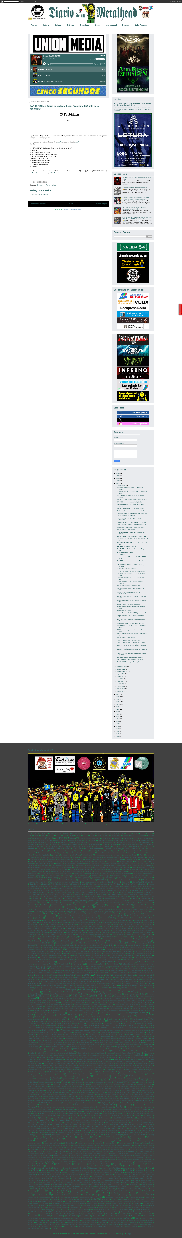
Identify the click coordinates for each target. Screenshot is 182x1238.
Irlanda (71, 1008)
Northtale (48, 1082)
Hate (51, 988)
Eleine (150, 943)
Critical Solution (47, 909)
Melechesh (127, 1055)
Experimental (146, 955)
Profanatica (93, 1105)
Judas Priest (113, 1015)
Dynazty (143, 937)
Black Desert (137, 878)
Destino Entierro (70, 926)
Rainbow (106, 1111)
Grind (45, 981)
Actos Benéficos (38, 842)
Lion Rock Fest (57, 1038)
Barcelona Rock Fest (100, 871)
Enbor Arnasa (47, 947)
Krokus (132, 1023)
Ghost (31, 975)
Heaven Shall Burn (46, 990)
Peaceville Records (118, 1094)
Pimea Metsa (112, 1098)
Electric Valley (110, 943)
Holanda (66, 996)
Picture (104, 1098)
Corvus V (80, 907)
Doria (149, 932)
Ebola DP (70, 939)
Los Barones (126, 1040)
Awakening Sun (142, 867)
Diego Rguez (41, 930)
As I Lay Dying (37, 863)
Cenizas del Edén (88, 898)
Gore (45, 977)
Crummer (47, 912)
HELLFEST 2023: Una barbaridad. (127, 546)
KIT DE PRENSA (77, 1021)
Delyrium (30, 924)
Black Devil (147, 878)
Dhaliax (30, 928)
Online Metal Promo (70, 1088)
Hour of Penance (130, 996)
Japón (142, 1010)
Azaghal (40, 869)
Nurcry (86, 1084)
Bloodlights (151, 884)
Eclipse (78, 939)
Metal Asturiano (54, 1059)
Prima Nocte (147, 1103)
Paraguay (61, 1094)
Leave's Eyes (68, 1032)
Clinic (38, 904)
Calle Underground (145, 894)
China (52, 903)
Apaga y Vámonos (138, 857)
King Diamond (136, 1019)
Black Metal (102, 880)
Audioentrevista (110, 865)
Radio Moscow (37, 1111)
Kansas (79, 1017)
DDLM (112, 918)
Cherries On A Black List (96, 900)
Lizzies (58, 1040)
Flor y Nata (40, 966)
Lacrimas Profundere (69, 1027)
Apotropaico (52, 859)
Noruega (56, 1082)
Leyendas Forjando (124, 1036)
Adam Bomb (81, 842)
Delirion (137, 922)
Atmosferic (45, 865)
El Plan (130, 941)
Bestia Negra (105, 876)
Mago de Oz (120, 1047)
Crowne (135, 909)
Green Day (115, 979)
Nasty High (123, 1074)
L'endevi (62, 1025)
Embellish (80, 945)
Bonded (30, 888)
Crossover (99, 909)
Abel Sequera (144, 838)
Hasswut (45, 987)
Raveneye (104, 1113)
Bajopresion (126, 869)
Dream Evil (136, 934)
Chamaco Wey (146, 898)
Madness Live (52, 1047)
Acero (110, 840)
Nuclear (150, 1082)
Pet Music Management (137, 1096)
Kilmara (108, 1019)
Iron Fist (94, 1008)
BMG (96, 886)
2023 (117, 481)
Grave (35, 979)
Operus (144, 1088)
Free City (64, 968)
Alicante (67, 849)
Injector (110, 1004)
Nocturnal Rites (88, 1080)
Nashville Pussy (102, 1074)
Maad (98, 1044)
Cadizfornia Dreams (88, 894)
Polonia (83, 1100)
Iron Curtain (79, 1008)
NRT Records (118, 1082)
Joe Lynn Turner (91, 1013)
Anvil (88, 857)
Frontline (113, 968)
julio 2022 (120, 676)
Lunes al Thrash (32, 1044)
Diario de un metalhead (76, 928)
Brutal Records (147, 890)
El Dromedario (101, 941)
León (84, 1034)
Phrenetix (91, 1098)
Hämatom (135, 983)
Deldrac (115, 922)
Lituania (113, 1038)
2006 (117, 731)
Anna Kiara (149, 855)
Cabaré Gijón (77, 894)
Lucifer (120, 1042)
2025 (117, 476)
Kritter (125, 1023)
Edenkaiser (106, 939)
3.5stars (140, 835)
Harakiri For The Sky (90, 985)
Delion (130, 922)
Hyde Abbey (131, 998)
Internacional (111, 25)
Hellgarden (107, 992)
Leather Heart (57, 1032)
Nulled (80, 1084)
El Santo (148, 941)
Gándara (41, 972)
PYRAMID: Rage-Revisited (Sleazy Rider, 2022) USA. (132, 525)
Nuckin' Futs (142, 1082)
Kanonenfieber (70, 1017)
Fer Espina (60, 962)
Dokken (104, 932)
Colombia (118, 905)
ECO (85, 939)
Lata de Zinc (104, 1030)
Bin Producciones (51, 878)
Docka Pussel (70, 932)
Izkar (94, 1011)
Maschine (109, 1053)
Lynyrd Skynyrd (80, 1044)
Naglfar (53, 1074)
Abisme (36, 840)
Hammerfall (31, 985)
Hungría (97, 998)
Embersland (96, 945)
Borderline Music (101, 888)
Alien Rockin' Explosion (93, 849)
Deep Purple (32, 922)
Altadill (51, 851)
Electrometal (130, 943)
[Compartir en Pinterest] (46, 182)
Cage (103, 894)
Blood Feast (104, 884)
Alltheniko (135, 849)
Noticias (73, 1082)
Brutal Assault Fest (124, 890)
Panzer (37, 1094)
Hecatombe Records (146, 990)
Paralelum (69, 1094)
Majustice (48, 1049)
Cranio (115, 907)
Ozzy (102, 1092)
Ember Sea (88, 945)
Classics (135, 902)
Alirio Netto (108, 849)
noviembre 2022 (122, 666)
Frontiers (101, 968)
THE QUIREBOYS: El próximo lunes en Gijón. (130, 659)
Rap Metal (144, 1111)
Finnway (30, 964)
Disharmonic (140, 930)
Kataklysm (118, 1017)
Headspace (131, 987)
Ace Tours (102, 840)
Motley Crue (42, 1069)
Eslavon (66, 951)
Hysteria (147, 998)
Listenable (89, 1038)
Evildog (62, 955)
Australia (140, 865)
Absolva (78, 840)
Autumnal (54, 867)
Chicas (124, 900)
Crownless (142, 909)
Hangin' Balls (69, 985)
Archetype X (89, 859)
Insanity (40, 1006)
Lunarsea (150, 1042)
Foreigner (115, 966)
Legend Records (134, 1032)
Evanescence (87, 953)
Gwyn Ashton (67, 983)
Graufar (30, 979)
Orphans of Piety (97, 1090)
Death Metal (77, 920)
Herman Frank (54, 994)
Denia (80, 924)
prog (100, 1105)
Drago (91, 934)
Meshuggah (143, 1057)
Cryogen (73, 912)
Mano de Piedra (51, 1051)
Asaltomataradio (70, 863)
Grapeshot (139, 977)
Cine (98, 903)
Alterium (78, 850)
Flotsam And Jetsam (52, 966)
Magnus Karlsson (107, 1047)
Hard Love (103, 985)
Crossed (83, 909)
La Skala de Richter (48, 1027)
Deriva (115, 924)
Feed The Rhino (138, 959)
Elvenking (71, 945)
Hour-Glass (141, 996)
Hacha (86, 983)
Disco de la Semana (103, 930)
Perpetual (81, 1096)
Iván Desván (79, 1010)
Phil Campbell (49, 1098)
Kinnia (49, 1021)
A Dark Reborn (106, 838)
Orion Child (65, 1090)
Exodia (120, 955)
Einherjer (36, 941)
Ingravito (103, 1004)
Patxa (97, 1094)
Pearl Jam (128, 1094)
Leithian (53, 1034)
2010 (117, 721)
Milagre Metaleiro (60, 1063)
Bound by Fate (131, 888)
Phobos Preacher (61, 1098)
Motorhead (59, 1069)
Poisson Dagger (59, 1100)
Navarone (30, 1076)
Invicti (42, 1008)
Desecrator (31, 926)
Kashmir (111, 1017)
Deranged (96, 924)
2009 (117, 724)
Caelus (98, 894)
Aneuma (130, 853)
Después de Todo (59, 926)
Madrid (62, 1047)
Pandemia (136, 1092)
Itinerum (37, 1010)
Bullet (82, 892)
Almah (143, 849)
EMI (112, 945)
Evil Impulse (32, 955)
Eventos (125, 25)
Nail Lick (59, 1074)
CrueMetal (39, 912)
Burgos (116, 892)
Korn (43, 1023)
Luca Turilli (113, 1042)
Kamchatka (48, 1017)
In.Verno (103, 1002)
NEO (89, 1076)
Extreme (58, 957)
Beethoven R (148, 873)
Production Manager (81, 1105)
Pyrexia (138, 1107)
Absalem (50, 840)
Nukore (74, 1084)
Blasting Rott (137, 882)
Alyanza (85, 851)
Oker (76, 1086)
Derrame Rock (138, 924)
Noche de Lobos (57, 1080)
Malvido (138, 1049)
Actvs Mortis (52, 842)
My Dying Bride (75, 1072)
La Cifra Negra (117, 1025)
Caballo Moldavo (66, 894)
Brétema (75, 890)
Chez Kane (109, 900)
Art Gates (110, 861)
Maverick (48, 1055)
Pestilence (125, 1096)
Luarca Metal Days (84, 1042)
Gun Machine (147, 981)
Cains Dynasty (116, 894)
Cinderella (92, 903)
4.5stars (48, 838)
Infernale (46, 1004)
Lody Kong (75, 1040)
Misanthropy (93, 1063)
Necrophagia (69, 1076)
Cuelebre (116, 911)
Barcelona (87, 871)
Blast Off (116, 882)
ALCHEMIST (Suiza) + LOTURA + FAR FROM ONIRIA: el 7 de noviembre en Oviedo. (132, 104)
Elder (52, 943)
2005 (95, 833)
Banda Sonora (37, 871)
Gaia (106, 970)
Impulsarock (148, 1000)
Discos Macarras (128, 930)
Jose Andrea (49, 1015)
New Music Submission (42, 1078)
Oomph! (116, 1088)
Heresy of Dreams (35, 994)
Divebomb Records (33, 932)
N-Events (131, 1072)
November (88, 1082)
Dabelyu (32, 914)
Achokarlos (117, 840)
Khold (44, 1019)
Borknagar (111, 888)
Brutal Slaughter (33, 892)
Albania (127, 846)
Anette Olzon (122, 852)
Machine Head (119, 1044)
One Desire (43, 1088)
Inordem (152, 1004)
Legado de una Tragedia (108, 1032)
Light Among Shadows (34, 1038)
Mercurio (84, 1057)
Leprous (121, 1034)
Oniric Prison (52, 1088)
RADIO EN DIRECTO (140, 1109)
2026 (117, 473)
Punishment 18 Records (105, 1107)
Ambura (115, 850)
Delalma (106, 922)
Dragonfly (98, 934)
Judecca (123, 1015)
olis (112, 1086)
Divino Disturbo (44, 932)
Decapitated (137, 920)
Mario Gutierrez (70, 1053)
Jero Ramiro (40, 1013)
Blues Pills (89, 886)
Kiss (58, 1021)
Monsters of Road (101, 1065)
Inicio (71, 204)
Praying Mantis (75, 1103)
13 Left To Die (43, 833)
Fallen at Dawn (42, 960)
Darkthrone (39, 918)
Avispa (134, 867)
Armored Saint (65, 861)
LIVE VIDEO (48, 1040)
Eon (118, 949)
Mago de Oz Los (132, 1046)
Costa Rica (89, 907)
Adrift (40, 844)
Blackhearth (75, 882)
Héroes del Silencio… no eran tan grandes (134, 187)
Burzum (45, 894)
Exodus (136, 955)
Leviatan (54, 1036)
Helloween (123, 992)
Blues (83, 886)
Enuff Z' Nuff (110, 949)
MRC (114, 1069)
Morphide (77, 1067)
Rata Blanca (51, 1113)
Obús (149, 1084)
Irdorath (66, 1008)
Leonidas (92, 1034)
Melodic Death (138, 1055)
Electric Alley (67, 943)
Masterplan (31, 1055)
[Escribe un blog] (40, 182)
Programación (139, 1105)
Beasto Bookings (138, 873)
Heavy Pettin (124, 990)
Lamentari (142, 1027)
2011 (117, 719)
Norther (150, 1080)
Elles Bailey (49, 945)
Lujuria (141, 1042)
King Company (125, 1019)
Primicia (42, 1105)
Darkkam (131, 916)
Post (149, 1100)
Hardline (30, 988)
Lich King (143, 1036)
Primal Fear (32, 1105)
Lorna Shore (116, 1040)
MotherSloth (33, 1069)
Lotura (65, 1042)
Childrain (142, 900)
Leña (66, 1034)
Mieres (39, 1063)
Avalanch (68, 867)
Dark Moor (82, 916)
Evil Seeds (53, 955)
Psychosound (68, 1107)
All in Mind (117, 849)
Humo (76, 998)
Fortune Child (123, 966)
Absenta (57, 840)
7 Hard (81, 838)
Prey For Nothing (115, 1103)
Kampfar (62, 1017)
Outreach (32, 1092)
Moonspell (31, 1067)
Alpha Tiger (36, 850)
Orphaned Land (85, 1090)
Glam (108, 975)
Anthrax (74, 857)
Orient (48, 1090)
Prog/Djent (108, 1105)
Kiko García (63, 1019)
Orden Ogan (39, 1090)
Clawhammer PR (145, 903)
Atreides (69, 865)
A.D (137, 838)
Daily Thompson (79, 914)
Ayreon (34, 869)
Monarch (81, 1065)
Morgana (48, 1067)
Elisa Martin (39, 945)
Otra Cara (145, 1090)
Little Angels (106, 1038)
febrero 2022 (121, 689)
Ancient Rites (78, 852)
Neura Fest (139, 1076)
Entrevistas (84, 25)
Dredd (29, 937)
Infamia (30, 1004)
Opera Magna (125, 1088)
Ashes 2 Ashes (100, 863)
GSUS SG (108, 981)
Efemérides (144, 939)
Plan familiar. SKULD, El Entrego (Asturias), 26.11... (131, 623)
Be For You (95, 873)
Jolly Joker (121, 1013)
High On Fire (91, 994)
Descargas (148, 924)
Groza (70, 981)
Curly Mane (137, 911)
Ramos (137, 1111)
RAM (121, 1111)
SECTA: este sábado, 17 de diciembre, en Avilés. (131, 571)
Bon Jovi (141, 886)
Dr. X (86, 934)
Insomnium (88, 1006)
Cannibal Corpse (79, 896)
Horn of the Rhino (118, 996)
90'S (98, 838)
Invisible (49, 1008)
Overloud (65, 1092)
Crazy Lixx (129, 907)
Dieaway (30, 930)
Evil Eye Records (138, 953)
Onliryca (80, 1088)
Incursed (132, 1002)
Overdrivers (41, 1092)
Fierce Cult (121, 962)
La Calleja (84, 1025)
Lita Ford (98, 1038)
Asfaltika (80, 863)
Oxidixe (88, 1092)
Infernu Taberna (67, 1004)
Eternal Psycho (33, 953)
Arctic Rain (106, 859)
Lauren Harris (137, 1030)
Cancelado (54, 896)
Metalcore (82, 1061)
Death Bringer (56, 920)
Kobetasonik (143, 1021)
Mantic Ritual (70, 1051)
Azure (73, 869)
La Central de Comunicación (99, 1025)
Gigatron (60, 975)
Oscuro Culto (108, 1090)
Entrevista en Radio (43, 185)
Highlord (113, 994)
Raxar (119, 1113)
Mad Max (137, 1044)
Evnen (76, 955)
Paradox (55, 1094)
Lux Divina (41, 1044)
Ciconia (83, 903)
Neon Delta (105, 1076)
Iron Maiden (102, 1008)
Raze (124, 1113)
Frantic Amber (55, 968)
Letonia (30, 1036)
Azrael (66, 869)
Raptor (35, 1113)
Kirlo (54, 1021)
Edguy (137, 939)
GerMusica (123, 972)
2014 (117, 711)
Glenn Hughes (116, 975)
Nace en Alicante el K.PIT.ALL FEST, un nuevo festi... (132, 613)
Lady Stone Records (118, 1027)
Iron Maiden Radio (115, 1008)
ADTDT (47, 844)
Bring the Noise (84, 890)
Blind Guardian (57, 884)
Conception (149, 904)
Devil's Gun (117, 926)
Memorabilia (52, 1057)
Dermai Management (125, 924)
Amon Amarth (52, 853)
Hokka (60, 996)
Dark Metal (73, 916)
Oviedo (74, 1092)
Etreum (66, 953)
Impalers (105, 1000)
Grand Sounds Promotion (123, 977)
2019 (117, 699)
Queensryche (52, 1109)
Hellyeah (140, 992)
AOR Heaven (125, 857)
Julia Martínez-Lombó (143, 1015)
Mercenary (76, 1057)
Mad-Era (43, 1046)
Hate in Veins (59, 988)
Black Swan (53, 882)
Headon (123, 988)
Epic (135, 949)
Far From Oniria (80, 959)
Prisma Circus (60, 1105)
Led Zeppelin (78, 1032)
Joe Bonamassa (78, 1013)
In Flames (47, 1002)
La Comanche (128, 1025)
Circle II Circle (113, 903)
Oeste (63, 1086)
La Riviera (37, 1027)
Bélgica (39, 876)
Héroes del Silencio (66, 994)
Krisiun (119, 1023)
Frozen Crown (122, 968)
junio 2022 (120, 679)
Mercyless (114, 1057)
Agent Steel (45, 846)
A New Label (128, 838)
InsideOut (49, 1006)
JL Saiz (69, 1013)
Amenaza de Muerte (132, 851)
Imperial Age (113, 1000)
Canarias (45, 896)
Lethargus (149, 1034)
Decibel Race (148, 920)
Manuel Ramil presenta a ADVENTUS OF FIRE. (130, 508)
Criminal (136, 907)
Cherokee (82, 900)
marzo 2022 (120, 686)
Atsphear (89, 865)
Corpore (59, 907)
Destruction (80, 926)
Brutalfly (52, 892)
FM (73, 966)
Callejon (30, 896)
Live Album (130, 1038)
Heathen (35, 990)
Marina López (59, 1053)
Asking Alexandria (115, 863)
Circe (105, 902)
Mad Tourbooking (33, 1047)
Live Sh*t (38, 1040)
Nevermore (147, 1076)
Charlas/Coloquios (53, 900)
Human (48, 998)
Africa (105, 844)
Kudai (29, 1025)
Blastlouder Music (148, 882)
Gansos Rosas (50, 972)
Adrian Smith (32, 844)
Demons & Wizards (56, 924)
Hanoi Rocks (79, 985)
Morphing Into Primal (88, 1067)
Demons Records (69, 924)
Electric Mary (100, 943)
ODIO (51, 1086)
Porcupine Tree (109, 1100)
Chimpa (43, 903)
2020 (117, 697)
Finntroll (149, 962)
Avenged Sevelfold (105, 867)
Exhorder (104, 955)
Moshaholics (151, 1067)
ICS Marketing (38, 1000)
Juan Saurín (86, 1015)
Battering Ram (58, 873)
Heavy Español (70, 990)
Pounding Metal (32, 1103)
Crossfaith (90, 909)
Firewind (52, 964)
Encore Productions (68, 947)
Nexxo (64, 1078)
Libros (134, 1036)
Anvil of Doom (96, 857)
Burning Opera (125, 892)
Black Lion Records (70, 880)
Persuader (113, 1096)
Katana (125, 1017)
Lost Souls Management (44, 1042)
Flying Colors (66, 966)
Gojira (29, 977)
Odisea (58, 1086)
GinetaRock (69, 975)
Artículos (138, 861)
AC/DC (86, 840)
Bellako (58, 876)
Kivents (101, 1021)
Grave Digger (55, 979)
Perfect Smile (64, 1096)
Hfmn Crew (80, 994)
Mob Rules (61, 1065)
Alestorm (41, 848)
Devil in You (106, 926)
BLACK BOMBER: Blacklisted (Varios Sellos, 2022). (131, 536)
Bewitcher (128, 875)
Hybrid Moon (117, 998)
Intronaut (136, 1006)
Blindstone (74, 884)
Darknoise (138, 916)
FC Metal (117, 960)
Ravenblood (94, 1113)
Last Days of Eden (82, 1030)
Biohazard (72, 877)
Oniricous (60, 1088)
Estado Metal (83, 951)
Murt (153, 1069)
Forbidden (107, 966)
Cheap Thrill (73, 900)
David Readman (66, 918)
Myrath (93, 1071)
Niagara (70, 1078)
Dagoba (62, 914)
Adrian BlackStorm (145, 842)
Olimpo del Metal (103, 1086)
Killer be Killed (91, 1019)
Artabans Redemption (126, 861)
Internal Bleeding (120, 1006)
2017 (117, 704)
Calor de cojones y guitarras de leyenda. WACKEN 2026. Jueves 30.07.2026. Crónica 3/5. (137, 218)
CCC (43, 898)
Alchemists (142, 846)
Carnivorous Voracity (112, 896)
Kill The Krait (74, 1019)
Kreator (91, 1023)
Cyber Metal (146, 911)
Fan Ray (63, 960)
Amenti (144, 851)
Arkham (57, 861)
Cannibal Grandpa (92, 896)
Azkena (59, 869)
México (144, 1061)
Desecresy (38, 926)
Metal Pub (38, 1061)
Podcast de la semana (43, 1100)
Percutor (45, 1096)
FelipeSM (52, 962)
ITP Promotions (55, 1010)
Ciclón (76, 903)
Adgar (111, 842)
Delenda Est (123, 922)
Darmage (56, 918)
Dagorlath (69, 914)
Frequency (92, 968)
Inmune (117, 1004)
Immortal (79, 1000)
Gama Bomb (148, 970)
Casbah (140, 896)
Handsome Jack (58, 985)
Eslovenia (74, 951)
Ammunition (41, 853)
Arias (32, 861)
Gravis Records (86, 979)
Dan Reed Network (107, 914)
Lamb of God (132, 1027)
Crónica (71, 909)
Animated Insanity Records (103, 855)
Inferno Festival (55, 1004)
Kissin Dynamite (67, 1021)
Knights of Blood (133, 1021)
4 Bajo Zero (38, 838)
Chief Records (133, 900)
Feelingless (31, 962)
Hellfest (91, 992)
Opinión (58, 25)
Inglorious (96, 1004)
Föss (137, 966)
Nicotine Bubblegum (80, 1078)
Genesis (100, 972)
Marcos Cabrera (130, 1051)
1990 (60, 833)
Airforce (114, 846)
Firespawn (43, 964)
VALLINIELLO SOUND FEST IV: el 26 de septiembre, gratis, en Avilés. (134, 208)
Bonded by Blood (38, 888)
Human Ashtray (58, 998)
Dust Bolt (121, 937)
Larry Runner (48, 1029)
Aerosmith (85, 844)
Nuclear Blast (44, 1084)
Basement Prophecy (143, 871)
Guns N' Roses (33, 983)
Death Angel (47, 920)
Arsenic (95, 861)
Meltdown (43, 1057)
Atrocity (75, 865)
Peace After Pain (105, 1094)
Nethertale (130, 1076)
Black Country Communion (124, 877)
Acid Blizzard (127, 840)
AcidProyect (145, 840)
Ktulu (144, 1023)
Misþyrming (139, 1063)
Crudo (30, 912)
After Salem (113, 844)
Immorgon (72, 1000)
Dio (85, 930)
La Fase (148, 1025)
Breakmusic (60, 890)
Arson (102, 861)
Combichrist (128, 905)
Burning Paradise (137, 892)
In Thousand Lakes (78, 1002)
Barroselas (132, 871)
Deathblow (90, 920)
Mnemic (46, 1065)
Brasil (40, 890)
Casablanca (123, 896)
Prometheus (149, 1105)
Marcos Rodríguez (143, 1051)
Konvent (36, 1023)
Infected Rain (38, 1004)
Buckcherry (61, 892)
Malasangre (56, 1049)
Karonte (96, 1017)
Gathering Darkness (82, 972)
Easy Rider (51, 939)
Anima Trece (76, 855)
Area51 (120, 859)
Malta (124, 1049)
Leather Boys (44, 1032)
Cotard (97, 907)
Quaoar (30, 1109)
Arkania (50, 861)
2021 (117, 694)
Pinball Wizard (124, 1098)
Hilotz (119, 994)
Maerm (90, 1047)
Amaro (92, 851)
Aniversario (116, 855)
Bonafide (149, 886)
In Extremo (37, 1002)
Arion (44, 861)
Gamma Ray (31, 972)
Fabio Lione (90, 957)
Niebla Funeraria (93, 1078)
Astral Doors (133, 863)
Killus (100, 1019)
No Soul (46, 1080)
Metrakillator (136, 1061)
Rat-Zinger (42, 1113)
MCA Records (64, 1055)
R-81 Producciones (82, 1109)
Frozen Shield (131, 968)
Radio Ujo (56, 1111)
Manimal (42, 1051)
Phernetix (40, 1098)
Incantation (111, 1002)
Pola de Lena (68, 1100)
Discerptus (92, 930)
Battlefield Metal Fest (79, 873)
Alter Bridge (70, 851)
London (90, 1040)
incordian (124, 1002)
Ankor (142, 855)
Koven (58, 1023)
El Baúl (92, 941)
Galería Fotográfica (116, 970)
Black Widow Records (64, 882)
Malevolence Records (98, 1049)
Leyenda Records (93, 1036)
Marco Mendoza (116, 1051)
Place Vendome (143, 1098)
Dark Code (137, 914)
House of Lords (150, 996)
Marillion (39, 1053)
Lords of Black (106, 1040)
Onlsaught (87, 1088)
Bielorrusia (149, 875)
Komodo (30, 1023)
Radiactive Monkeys (117, 1109)
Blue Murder (76, 886)
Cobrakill (72, 904)
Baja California (114, 869)
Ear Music (33, 939)
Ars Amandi (75, 861)
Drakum (121, 934)
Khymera (55, 1019)
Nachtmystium (45, 1074)
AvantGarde (88, 867)
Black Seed (31, 882)
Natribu (149, 1074)
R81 (91, 1109)
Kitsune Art (87, 1021)
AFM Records (95, 844)
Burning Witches (149, 892)
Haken (119, 983)
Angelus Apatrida (42, 855)
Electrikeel (119, 943)
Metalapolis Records (70, 1061)
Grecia (94, 979)
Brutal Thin (43, 892)
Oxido (96, 1092)
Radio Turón (47, 1111)
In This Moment (66, 1002)
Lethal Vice (139, 1034)
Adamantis (99, 842)
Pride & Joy (125, 1103)
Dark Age (129, 914)
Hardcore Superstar (146, 985)
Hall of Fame (127, 983)
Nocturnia (97, 1080)
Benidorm (94, 876)
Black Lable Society (56, 880)
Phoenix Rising (74, 1098)
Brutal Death (136, 890)
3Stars (151, 835)
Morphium (99, 1067)
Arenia (135, 859)
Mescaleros (124, 1057)
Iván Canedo (68, 1010)
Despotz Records (48, 926)
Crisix (35, 909)
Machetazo (110, 1044)
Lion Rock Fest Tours (71, 1038)
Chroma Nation (66, 903)
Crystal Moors (97, 912)
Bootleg (91, 888)
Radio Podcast (140, 25)
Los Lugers (137, 1040)
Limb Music (47, 1038)
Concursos (31, 907)
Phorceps (83, 1098)
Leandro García (34, 1032)
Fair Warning (139, 957)
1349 (51, 833)
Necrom (46, 1076)
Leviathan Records (72, 1036)
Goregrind (51, 977)
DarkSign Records (147, 916)
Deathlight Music (109, 920)
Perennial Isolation (54, 1096)
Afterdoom (122, 844)
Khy (50, 1019)
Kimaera (116, 1019)
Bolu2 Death (116, 886)
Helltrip (133, 992)
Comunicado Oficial (139, 904)
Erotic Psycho (150, 949)
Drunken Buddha (50, 937)
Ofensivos (69, 1086)
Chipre (57, 902)
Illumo (58, 1000)
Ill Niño (52, 1000)
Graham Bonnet (96, 977)
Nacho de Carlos (141, 1072)
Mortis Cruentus (126, 1067)
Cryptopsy (88, 911)
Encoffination (57, 947)
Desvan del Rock (92, 926)
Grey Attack (146, 979)
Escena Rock (42, 951)
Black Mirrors (115, 880)
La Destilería (140, 1025)
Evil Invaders (43, 955)
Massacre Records (127, 1053)
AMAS (99, 851)
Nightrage (128, 1078)
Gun (139, 981)
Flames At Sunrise (112, 964)
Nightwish (136, 1078)
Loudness (73, 1042)
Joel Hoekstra (103, 1013)
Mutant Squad (53, 1072)
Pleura (150, 1098)
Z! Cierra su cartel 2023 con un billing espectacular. (131, 522)
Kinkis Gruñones (40, 1021)
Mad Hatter (129, 1044)
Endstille (91, 947)
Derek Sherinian (106, 924)
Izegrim (88, 1010)
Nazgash (37, 1076)
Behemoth (31, 876)
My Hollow (86, 1071)
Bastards (42, 873)
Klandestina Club (121, 1021)
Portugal (130, 1100)
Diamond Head (38, 928)
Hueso (32, 998)
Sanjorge (54, 185)
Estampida (93, 951)
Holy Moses (86, 996)
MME (145, 1063)
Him (125, 994)
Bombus (135, 886)
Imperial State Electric (124, 1000)
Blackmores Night (94, 882)
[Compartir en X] (42, 182)
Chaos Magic (42, 900)
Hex (74, 994)
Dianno (48, 928)
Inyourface (58, 1008)
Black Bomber (96, 878)
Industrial (148, 1002)
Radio (127, 1109)
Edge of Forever (127, 939)
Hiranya (136, 994)
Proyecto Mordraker (57, 1107)
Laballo (57, 1027)
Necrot (76, 1076)
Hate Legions (71, 987)
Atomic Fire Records (58, 865)
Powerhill (58, 1103)
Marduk (152, 1051)
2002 (117, 733)
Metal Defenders (91, 1059)
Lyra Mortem (90, 1044)
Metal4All (58, 1061)
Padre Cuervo (111, 1092)
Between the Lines (118, 876)
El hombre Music (113, 941)
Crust (67, 912)
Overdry (49, 1092)
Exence (89, 955)
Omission (140, 1086)
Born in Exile (121, 888)
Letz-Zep (37, 1036)
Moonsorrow (148, 1065)
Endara (77, 947)
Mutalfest (32, 1071)
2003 (91, 833)
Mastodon (41, 1055)
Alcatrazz (134, 847)
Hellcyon (76, 992)
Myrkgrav (99, 1071)
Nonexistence (114, 1080)
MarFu (32, 1053)
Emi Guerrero (120, 945)
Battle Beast (67, 873)
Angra (56, 855)
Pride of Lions (137, 1103)
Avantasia (78, 867)
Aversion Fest (118, 867)
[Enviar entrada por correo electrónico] (34, 182)
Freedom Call (74, 968)
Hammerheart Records (45, 985)
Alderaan (150, 846)
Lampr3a (30, 1030)
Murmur (141, 1069)
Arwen (30, 863)
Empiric (150, 945)
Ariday (38, 861)
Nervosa (122, 1076)
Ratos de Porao (61, 1113)
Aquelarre (60, 859)
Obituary (107, 1084)
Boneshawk (75, 888)
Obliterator (115, 1084)
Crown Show (127, 909)
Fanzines (71, 960)
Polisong (77, 1100)
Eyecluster (82, 957)
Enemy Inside (109, 947)
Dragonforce (107, 934)
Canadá (36, 896)
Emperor (130, 945)
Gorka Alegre (69, 977)
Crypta (81, 912)
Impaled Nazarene (89, 1000)
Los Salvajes (148, 1040)
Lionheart (81, 1038)
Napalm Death (69, 1074)
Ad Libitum (71, 842)
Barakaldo (55, 871)
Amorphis (70, 852)
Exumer (65, 957)
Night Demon (110, 1078)
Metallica (101, 1061)
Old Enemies (84, 1086)
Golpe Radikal (37, 977)
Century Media (120, 898)
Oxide (82, 1092)
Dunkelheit (82, 936)
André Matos (101, 853)
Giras (86, 974)
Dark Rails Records (93, 916)
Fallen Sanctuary (53, 959)
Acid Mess (135, 840)
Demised (37, 924)
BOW (138, 888)
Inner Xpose (124, 1004)
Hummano (69, 998)
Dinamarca (65, 930)
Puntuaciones (130, 1107)
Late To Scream (114, 1030)
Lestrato (129, 1034)
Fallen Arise (32, 959)
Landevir (37, 1030)
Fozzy (143, 966)
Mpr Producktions (96, 1069)
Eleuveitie (31, 945)
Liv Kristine (121, 1038)
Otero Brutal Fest (133, 1090)
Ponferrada (99, 1100)
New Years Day (55, 1078)
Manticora (78, 1051)
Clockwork (45, 905)
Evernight (123, 953)
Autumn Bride (45, 867)
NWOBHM (95, 1084)
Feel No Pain (148, 960)
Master (138, 1053)
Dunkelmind (90, 937)
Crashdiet (121, 907)
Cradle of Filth (106, 907)
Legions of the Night (43, 1034)
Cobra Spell (63, 905)
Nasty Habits (113, 1074)
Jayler (148, 1010)
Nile (150, 1078)
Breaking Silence (50, 890)
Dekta (98, 922)
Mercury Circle (94, 1057)
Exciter (82, 955)
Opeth (150, 1088)
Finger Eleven (131, 962)
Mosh (143, 1067)
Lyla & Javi (70, 1044)
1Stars (66, 833)
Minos (86, 1063)
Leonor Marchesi (103, 1034)
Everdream (107, 953)
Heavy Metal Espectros (103, 990)
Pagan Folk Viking (123, 1092)
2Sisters (126, 835)
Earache (42, 939)
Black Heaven (43, 880)
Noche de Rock (68, 1080)
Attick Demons (98, 865)
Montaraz (111, 1065)
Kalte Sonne (39, 1017)
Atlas (39, 865)
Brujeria (112, 890)
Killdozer (83, 1019)
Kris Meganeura (108, 1023)
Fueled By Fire (31, 970)
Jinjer (63, 1013)
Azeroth (53, 869)
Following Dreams (95, 966)
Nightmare (120, 1078)
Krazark (82, 1023)
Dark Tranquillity (105, 916)
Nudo (54, 1084)
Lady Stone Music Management (98, 1027)
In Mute (56, 1002)
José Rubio (75, 1015)
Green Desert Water (126, 979)
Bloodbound (142, 884)
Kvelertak (52, 1025)
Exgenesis (96, 955)
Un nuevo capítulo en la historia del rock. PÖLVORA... (132, 513)
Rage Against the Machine (94, 1111)
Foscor (132, 966)
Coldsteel (110, 904)
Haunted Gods (89, 988)
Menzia (68, 1057)
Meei (104, 1055)
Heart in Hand (140, 987)
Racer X (108, 1109)
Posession (140, 1100)
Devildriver (136, 926)
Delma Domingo (148, 922)
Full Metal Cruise (43, 970)
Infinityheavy (87, 1004)
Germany (114, 972)
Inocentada (143, 1004)
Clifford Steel (31, 904)
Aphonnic (151, 857)
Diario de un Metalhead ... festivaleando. (128, 640)
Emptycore (37, 947)
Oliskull (116, 1086)
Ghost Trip (38, 975)
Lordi (97, 1040)
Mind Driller (70, 1063)
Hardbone (125, 985)
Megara (120, 1055)
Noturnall (80, 1082)
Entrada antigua (101, 204)
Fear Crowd (126, 960)
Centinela (98, 898)
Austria (148, 865)
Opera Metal (135, 1088)
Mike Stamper (49, 1063)
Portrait (124, 1100)
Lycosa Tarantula (59, 1044)
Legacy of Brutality (91, 1032)
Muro (147, 1069)
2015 (117, 709)
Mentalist (61, 1057)
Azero (47, 869)
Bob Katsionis (105, 886)
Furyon (66, 970)
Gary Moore (60, 972)
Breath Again (68, 890)
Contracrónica (43, 907)
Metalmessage (111, 1061)
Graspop (149, 977)
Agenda (34, 25)
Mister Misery (120, 1063)
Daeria (48, 914)
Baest (104, 869)
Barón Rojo (122, 871)
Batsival (49, 873)
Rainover (114, 1111)
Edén (98, 939)
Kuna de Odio (43, 1025)
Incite (118, 1002)
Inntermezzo (134, 1004)
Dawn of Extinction (79, 918)
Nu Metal (132, 1082)
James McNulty (134, 1010)
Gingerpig (78, 975)
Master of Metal (148, 1053)
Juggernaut (131, 1015)
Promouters (32, 1107)
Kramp (75, 1023)
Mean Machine (83, 1055)
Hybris (124, 998)
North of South (141, 1080)
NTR (125, 1082)
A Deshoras (117, 838)
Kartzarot (104, 1017)
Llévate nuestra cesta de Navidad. (126, 516)
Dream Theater (146, 934)
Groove (62, 981)
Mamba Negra (148, 1049)
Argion (152, 859)
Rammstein (129, 1111)
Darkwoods (48, 918)
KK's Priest (112, 1021)
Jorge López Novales (136, 1013)
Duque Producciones (104, 937)
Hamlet (148, 983)
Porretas (117, 1100)
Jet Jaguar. (49, 1013)
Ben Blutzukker (76, 875)
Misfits (111, 1063)
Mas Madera (100, 1053)
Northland (41, 1082)
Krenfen (98, 1023)
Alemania (31, 849)
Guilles (134, 981)
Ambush (122, 850)
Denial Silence (87, 924)
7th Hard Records (90, 838)
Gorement (59, 977)
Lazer (152, 1030)
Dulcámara (63, 937)
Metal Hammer (119, 1059)
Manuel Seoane (96, 1051)
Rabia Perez (99, 1109)
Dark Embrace (51, 916)
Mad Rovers (147, 1044)
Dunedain (72, 937)
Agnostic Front (70, 847)
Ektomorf (50, 941)
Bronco (92, 890)
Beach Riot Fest (107, 873)
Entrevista (57, 949)
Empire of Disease (139, 945)
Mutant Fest (41, 1072)
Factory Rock (126, 957)
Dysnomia (151, 937)
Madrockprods (72, 1047)
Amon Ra (62, 853)
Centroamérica (108, 898)
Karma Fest (86, 1017)
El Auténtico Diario (83, 941)
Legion (142, 1032)
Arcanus (68, 859)
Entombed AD (46, 949)
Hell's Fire (68, 992)
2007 (117, 729)
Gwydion (58, 983)
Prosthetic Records (44, 1107)
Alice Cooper (78, 849)
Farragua (89, 960)
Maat (104, 1044)
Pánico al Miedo (148, 1092)
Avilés (127, 867)
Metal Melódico (131, 1059)
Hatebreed (80, 988)
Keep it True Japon (143, 1017)
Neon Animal (96, 1076)
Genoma (106, 972)
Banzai (47, 871)
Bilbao (40, 878)
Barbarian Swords (77, 871)
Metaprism (120, 1061)
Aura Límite (133, 865)
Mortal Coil (107, 1067)
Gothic (77, 977)
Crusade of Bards (57, 912)
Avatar (96, 867)
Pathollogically (90, 1094)
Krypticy (139, 1023)
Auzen (61, 867)
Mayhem (55, 1055)
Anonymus (46, 857)
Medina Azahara (94, 1055)
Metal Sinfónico (47, 1061)
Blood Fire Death (115, 884)
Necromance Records (56, 1076)
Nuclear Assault (32, 1084)
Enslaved (37, 949)
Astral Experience (145, 863)
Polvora (91, 1100)
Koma (150, 1021)
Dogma (97, 932)
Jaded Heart (112, 1010)
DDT (117, 918)
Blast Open (125, 882)
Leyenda (82, 1036)
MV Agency (65, 1071)
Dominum (111, 932)
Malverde (130, 1049)
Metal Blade (69, 1059)
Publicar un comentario (40, 194)
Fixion (102, 964)
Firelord (37, 964)
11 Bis (34, 833)
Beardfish (117, 873)
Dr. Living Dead (69, 934)
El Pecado (123, 941)
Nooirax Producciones (127, 1080)
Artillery (150, 861)
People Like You (35, 1096)
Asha (92, 863)
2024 (117, 478)
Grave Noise (66, 979)
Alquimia (44, 851)
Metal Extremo (104, 1059)
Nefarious (83, 1076)
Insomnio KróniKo (77, 1006)
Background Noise (84, 869)
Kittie (95, 1021)
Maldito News (66, 1049)
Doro (38, 934)
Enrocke (150, 947)
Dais (86, 914)
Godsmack (148, 975)
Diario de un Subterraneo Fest (120, 928)
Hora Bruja (101, 996)
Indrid (140, 1002)
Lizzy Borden (67, 1040)
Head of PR (115, 988)
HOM (93, 996)
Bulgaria (76, 892)
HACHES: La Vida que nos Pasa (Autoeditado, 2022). (132, 499)
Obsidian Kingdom (140, 1084)
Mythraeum (121, 1072)
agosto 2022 (121, 674)
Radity (63, 1111)
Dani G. (116, 914)
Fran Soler (149, 966)
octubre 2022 (121, 669)
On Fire (148, 1086)
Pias (98, 1098)
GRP (75, 981)
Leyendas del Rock (107, 1036)
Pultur (93, 1107)
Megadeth (110, 1055)
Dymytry (128, 936)
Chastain (64, 900)
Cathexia (35, 898)
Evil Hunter (148, 953)
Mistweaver (129, 1063)
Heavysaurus (134, 990)
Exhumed (112, 955)
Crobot (62, 909)
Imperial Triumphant (137, 1000)
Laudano (128, 1030)
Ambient (107, 851)
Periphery (73, 1096)
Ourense (152, 1090)
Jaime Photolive (123, 1010)
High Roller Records (103, 994)
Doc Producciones (56, 932)
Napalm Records (83, 1074)
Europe (72, 953)
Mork (70, 1067)
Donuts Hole (120, 932)
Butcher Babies (53, 894)
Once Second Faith (33, 1088)
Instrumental (98, 1006)
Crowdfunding (116, 909)
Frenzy (85, 968)
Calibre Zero (134, 894)
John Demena (112, 1013)
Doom (128, 932)
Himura (130, 994)
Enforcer (125, 947)
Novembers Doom (98, 1082)
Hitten (53, 996)
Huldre (41, 998)
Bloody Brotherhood (36, 886)
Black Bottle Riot (109, 878)
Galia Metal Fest (136, 970)
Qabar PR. (149, 1107)
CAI (108, 894)
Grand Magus (108, 977)
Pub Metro (77, 1107)
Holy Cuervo (75, 996)
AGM (61, 847)
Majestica (41, 1049)
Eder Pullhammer (116, 939)
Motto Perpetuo (84, 1069)
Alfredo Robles (50, 849)
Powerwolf (65, 1103)
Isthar (150, 1008)
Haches (93, 983)
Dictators (136, 928)
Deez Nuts (43, 922)
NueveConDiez (64, 1084)
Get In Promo (133, 972)
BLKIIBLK (89, 884)
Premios (85, 1103)
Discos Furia (117, 930)
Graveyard (76, 979)
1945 (56, 833)
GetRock (152, 972)
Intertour (129, 1006)
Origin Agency (55, 1090)
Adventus (55, 844)
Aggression (54, 847)
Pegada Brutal (138, 1094)
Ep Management (126, 949)
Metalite (92, 1061)
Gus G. (50, 983)
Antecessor (66, 857)
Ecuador (92, 939)
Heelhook (30, 992)
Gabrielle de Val (81, 970)
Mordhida (39, 1067)
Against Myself (131, 844)
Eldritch (58, 943)
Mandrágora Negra (32, 1051)
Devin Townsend (147, 926)
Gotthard (86, 977)
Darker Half (122, 916)
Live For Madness (142, 1038)
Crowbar (107, 909)
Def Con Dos (53, 922)
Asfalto (86, 863)
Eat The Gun (62, 939)
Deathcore (98, 920)
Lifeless (150, 1036)
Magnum (97, 1046)
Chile (36, 903)
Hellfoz (99, 992)
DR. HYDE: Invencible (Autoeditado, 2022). (129, 502)
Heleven (37, 992)
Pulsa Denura (85, 1107)
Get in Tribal (142, 972)
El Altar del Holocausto (68, 941)
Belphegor (67, 876)
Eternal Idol (148, 951)
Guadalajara (117, 981)
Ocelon (44, 1086)
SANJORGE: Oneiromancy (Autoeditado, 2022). (130, 527)
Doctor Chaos (82, 932)
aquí (59, 142)
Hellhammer (115, 992)
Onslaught (108, 1088)
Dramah (128, 934)
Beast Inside (126, 873)
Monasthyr (88, 1065)
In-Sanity (96, 1002)
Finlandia (140, 962)
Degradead (84, 922)
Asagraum (59, 863)
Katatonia (133, 1017)
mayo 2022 (120, 681)
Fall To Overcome (149, 957)
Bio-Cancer (63, 878)
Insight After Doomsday (63, 1006)
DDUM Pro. (124, 918)
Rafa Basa (71, 1111)
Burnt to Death (35, 894)
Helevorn (45, 992)
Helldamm (83, 992)
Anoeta (38, 857)
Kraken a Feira (66, 1023)
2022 (117, 483)
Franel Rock (40, 968)
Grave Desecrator (44, 979)
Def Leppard (64, 922)
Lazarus (146, 1030)
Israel (144, 1008)
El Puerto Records (138, 941)
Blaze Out (45, 884)
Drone (36, 936)
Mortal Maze (116, 1067)
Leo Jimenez (74, 1034)
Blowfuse (68, 886)
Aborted (42, 840)
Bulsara (103, 892)
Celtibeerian (68, 898)
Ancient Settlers (89, 853)
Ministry (80, 1063)
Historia (46, 25)
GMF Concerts (129, 975)
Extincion (51, 957)
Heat (29, 990)
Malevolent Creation (114, 1049)
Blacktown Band (106, 882)
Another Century (56, 857)
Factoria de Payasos (101, 957)
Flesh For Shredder (141, 964)
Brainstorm (147, 888)
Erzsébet (32, 951)
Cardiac (102, 896)
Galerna (126, 970)
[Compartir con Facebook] (44, 182)
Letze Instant (46, 1036)
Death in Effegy (66, 920)
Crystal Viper (108, 912)
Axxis (150, 867)
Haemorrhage (102, 983)
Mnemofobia (53, 1065)
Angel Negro (141, 853)
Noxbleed (108, 1082)
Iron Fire (87, 1008)
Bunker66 (109, 892)
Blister (82, 884)
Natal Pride (142, 1074)
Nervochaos (114, 1076)
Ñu (101, 1084)
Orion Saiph (75, 1090)
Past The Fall (80, 1094)
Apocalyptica (35, 859)
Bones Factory (50, 888)
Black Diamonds (32, 880)
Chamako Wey (32, 900)
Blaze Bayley (34, 884)
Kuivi (34, 1025)
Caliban (126, 894)
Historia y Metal (44, 996)
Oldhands (93, 1086)
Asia (107, 863)
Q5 (143, 1107)
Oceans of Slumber (34, 1086)
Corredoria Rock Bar (69, 907)
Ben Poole (85, 876)
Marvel (92, 1053)
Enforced (118, 947)
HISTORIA (33, 996)
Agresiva (88, 847)
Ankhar (126, 855)
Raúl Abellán (72, 1113)
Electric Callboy (78, 943)
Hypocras (140, 998)
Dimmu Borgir (55, 930)
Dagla (55, 914)
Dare (122, 914)
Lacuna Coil (82, 1027)
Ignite (46, 1000)
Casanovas (133, 896)
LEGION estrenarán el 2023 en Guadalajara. (130, 657)
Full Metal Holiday (56, 970)
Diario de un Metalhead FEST (97, 928)
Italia (29, 1010)
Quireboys (69, 1109)
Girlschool (100, 975)
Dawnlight (104, 918)
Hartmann (37, 987)
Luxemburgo (49, 1044)
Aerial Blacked (74, 844)
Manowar (61, 1051)
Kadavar (30, 1017)
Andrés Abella (112, 853)
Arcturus (113, 859)
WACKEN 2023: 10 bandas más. (126, 529)
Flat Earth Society (127, 964)
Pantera (30, 1094)
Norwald (65, 1082)
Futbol (72, 970)
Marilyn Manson (49, 1053)
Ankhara (133, 855)
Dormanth (31, 934)
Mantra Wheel (86, 1051)
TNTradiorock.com (56, 173)
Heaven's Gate (58, 990)
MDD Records (74, 1055)
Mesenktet (134, 1057)
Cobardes (54, 905)
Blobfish (97, 884)
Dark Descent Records (37, 916)
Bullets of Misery (93, 892)
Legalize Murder (123, 1032)
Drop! (41, 936)
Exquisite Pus (43, 957)
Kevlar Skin (37, 1019)
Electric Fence (89, 943)
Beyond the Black (139, 876)
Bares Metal (112, 871)
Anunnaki (82, 857)
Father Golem (108, 959)
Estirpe (101, 951)
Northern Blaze (32, 1082)
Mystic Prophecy (110, 1072)
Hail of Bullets (111, 983)
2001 (117, 736)
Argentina (144, 859)
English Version (135, 947)
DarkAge (114, 916)
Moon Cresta (120, 1065)
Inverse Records (33, 1008)
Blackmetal (85, 882)
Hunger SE (90, 998)
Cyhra (152, 911)
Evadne (80, 953)
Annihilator (31, 857)
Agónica (80, 847)
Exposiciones (32, 957)
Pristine (69, 1105)
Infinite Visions (78, 1004)
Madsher (82, 1047)
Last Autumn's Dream (68, 1030)
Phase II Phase (32, 1098)
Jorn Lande (38, 1015)
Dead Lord (135, 918)
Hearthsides (149, 987)
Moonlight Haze (130, 1065)
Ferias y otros (69, 962)
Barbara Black (66, 871)
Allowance (126, 849)
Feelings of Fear (41, 962)
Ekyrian (57, 941)
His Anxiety (150, 994)
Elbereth (44, 943)
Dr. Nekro (79, 934)
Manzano (105, 1051)
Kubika (150, 1023)
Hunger (83, 998)
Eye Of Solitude (74, 957)
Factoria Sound (113, 957)
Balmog (145, 869)
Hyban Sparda (106, 998)
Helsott (146, 992)
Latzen (122, 1030)
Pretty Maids (104, 1103)
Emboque (105, 945)
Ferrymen (78, 962)
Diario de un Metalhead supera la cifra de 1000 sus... (132, 511)
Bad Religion (97, 869)
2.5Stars (74, 833)
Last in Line (95, 1030)
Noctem (77, 1080)
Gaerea (101, 970)
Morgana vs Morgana (60, 1067)
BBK (88, 873)
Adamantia (91, 842)
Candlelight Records (66, 896)
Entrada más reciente (38, 204)
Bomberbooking (126, 886)
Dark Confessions (148, 914)
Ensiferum (30, 949)
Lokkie (82, 1040)
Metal (41, 1059)
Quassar (37, 1109)
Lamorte (150, 1027)
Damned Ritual (94, 914)
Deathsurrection (120, 920)
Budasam (69, 892)
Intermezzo (109, 1006)
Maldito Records (79, 1049)
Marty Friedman (82, 1053)
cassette (146, 896)
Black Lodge (81, 880)
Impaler (99, 1000)
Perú (119, 1096)
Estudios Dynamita (112, 951)
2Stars (132, 835)
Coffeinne (89, 905)
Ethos (42, 953)
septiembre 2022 (122, 671)
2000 (81, 833)
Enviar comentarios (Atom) (73, 209)
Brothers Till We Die (102, 890)
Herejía (152, 992)
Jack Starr (103, 1010)
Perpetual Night (91, 1096)
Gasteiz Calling (70, 972)
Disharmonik (149, 930)
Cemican (78, 898)
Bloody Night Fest (58, 886)
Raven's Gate (84, 1113)
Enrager (143, 947)
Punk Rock (119, 1107)
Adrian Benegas (132, 842)
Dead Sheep (144, 918)
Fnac (78, 966)
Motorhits (69, 1069)
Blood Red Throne (130, 884)
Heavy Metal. (114, 990)
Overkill (56, 1092)
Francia (30, 968)
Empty (30, 947)
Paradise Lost (46, 1094)
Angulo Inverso (65, 855)
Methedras (128, 1061)
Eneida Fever (98, 947)
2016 (117, 706)
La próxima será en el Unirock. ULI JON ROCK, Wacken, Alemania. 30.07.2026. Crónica (135, 198)
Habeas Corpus (78, 983)
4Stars (59, 838)
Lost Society (32, 1042)
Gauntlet (92, 972)
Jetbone (57, 1013)
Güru (43, 983)
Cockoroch (80, 905)
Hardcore (133, 985)
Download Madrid (49, 934)
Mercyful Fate (104, 1057)
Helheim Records (57, 992)
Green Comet (104, 979)
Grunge (98, 981)
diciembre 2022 (121, 485)
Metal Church (81, 1059)
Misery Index (102, 1063)
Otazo (123, 1090)
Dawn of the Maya (93, 918)
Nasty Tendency (132, 1074)
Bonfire (84, 888)
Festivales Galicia (90, 962)
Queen (43, 1109)
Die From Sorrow (147, 928)
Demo (45, 924)
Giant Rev (47, 975)
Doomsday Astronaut (139, 932)
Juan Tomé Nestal (99, 1015)
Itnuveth (45, 1010)
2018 (117, 701)
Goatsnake (140, 975)
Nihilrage (144, 1078)
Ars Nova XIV (86, 861)
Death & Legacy (35, 920)
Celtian (59, 898)
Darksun (30, 918)
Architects (97, 859)
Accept (93, 840)
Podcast (30, 1100)
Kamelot (55, 1017)
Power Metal (45, 1103)
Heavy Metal (87, 990)
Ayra (29, 869)
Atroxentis (81, 865)
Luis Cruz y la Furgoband (130, 1042)
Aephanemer (64, 844)
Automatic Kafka (33, 867)
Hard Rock (112, 986)
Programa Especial (124, 1105)
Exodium (129, 955)
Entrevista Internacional (95, 949)
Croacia (55, 909)
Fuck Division (141, 968)
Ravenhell (112, 1113)
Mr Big (108, 1069)
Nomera (106, 1080)
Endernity (83, 947)
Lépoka (113, 1034)
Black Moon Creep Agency (130, 880)
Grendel (137, 979)
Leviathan (62, 1036)
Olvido (123, 1086)
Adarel (106, 842)
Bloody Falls (47, 886)
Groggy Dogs (54, 981)
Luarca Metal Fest (100, 1042)
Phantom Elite (148, 1096)
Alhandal (59, 849)
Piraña (134, 1098)
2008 (117, 726)
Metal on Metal (143, 1059)
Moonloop (139, 1065)
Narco (94, 1074)
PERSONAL (102, 1096)
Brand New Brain (32, 890)
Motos (76, 1069)
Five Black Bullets (93, 964)
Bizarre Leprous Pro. (83, 878)
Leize (60, 1034)
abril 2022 (120, 684)
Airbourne (106, 847)
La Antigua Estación (72, 1025)
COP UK (52, 907)
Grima (38, 981)
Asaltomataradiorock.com (39, 173)
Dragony (114, 934)
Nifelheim (102, 1078)
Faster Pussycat (98, 959)
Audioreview (122, 865)
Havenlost (99, 987)
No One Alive (38, 1080)
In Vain (89, 1002)
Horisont (109, 996)
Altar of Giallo (60, 851)
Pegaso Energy (149, 1094)
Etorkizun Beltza (57, 953)
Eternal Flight (138, 951)
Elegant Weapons (141, 943)
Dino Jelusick (76, 930)
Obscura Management (127, 1084)
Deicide (91, 922)
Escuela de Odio (54, 951)
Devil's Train (127, 926)
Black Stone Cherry (42, 882)
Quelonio (61, 1109)
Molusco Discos (71, 1065)
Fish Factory (77, 964)
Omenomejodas (131, 1086)
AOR (115, 857)
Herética (45, 994)
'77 (28, 833)
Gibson (54, 975)
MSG (120, 1069)
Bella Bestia (48, 876)
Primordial (51, 1105)
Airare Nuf (98, 847)
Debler (130, 920)
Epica (141, 949)
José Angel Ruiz (61, 1015)
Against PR (140, 844)
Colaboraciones (99, 905)
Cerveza (134, 898)
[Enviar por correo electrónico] (38, 182)
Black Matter (91, 880)
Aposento (44, 859)
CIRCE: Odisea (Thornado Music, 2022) (128, 604)
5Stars (72, 838)
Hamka (142, 983)
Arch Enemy (78, 859)
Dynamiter (135, 936)
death (152, 918)
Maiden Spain (142, 1046)
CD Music (51, 898)
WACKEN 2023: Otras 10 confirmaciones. (129, 585)
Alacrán (121, 846)
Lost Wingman (57, 1042)
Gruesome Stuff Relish (86, 981)
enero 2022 (120, 691)
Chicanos (117, 900)
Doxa (60, 934)
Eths (47, 953)
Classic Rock (124, 903)
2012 (117, 716)
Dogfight (90, 932)
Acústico (62, 842)
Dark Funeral (63, 916)
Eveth (130, 953)
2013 (117, 714)
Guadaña (125, 981)
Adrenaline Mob (120, 842)
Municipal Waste (131, 1069)
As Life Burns (48, 863)
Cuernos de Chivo (126, 912)
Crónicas (70, 25)
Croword (150, 909)
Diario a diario (59, 928)
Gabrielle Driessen (92, 970)
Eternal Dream (127, 951)
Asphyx (124, 863)
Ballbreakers (136, 869)
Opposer (30, 1090)
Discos (97, 25)
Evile (69, 955)
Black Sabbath (146, 880)
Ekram (43, 941)
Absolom (72, 840)
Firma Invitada (63, 964)
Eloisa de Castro (61, 945)
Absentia (64, 840)
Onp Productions (97, 1088)
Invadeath (149, 1006)
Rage (80, 1111)
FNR (84, 966)
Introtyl (143, 1006)
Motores (50, 1069)
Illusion (64, 1000)
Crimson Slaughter (145, 907)
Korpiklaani (50, 1023)
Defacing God (74, 922)
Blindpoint (66, 884)
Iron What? (136, 1008)
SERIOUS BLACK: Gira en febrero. (127, 569)
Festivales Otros (106, 962)
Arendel (128, 859)
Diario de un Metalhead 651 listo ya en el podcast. (131, 642)
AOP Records (107, 857)
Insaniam (32, 1006)
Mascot (116, 1053)
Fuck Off (149, 968)
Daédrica (39, 914)
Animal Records (87, 855)
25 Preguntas (116, 835)
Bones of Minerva (64, 888)
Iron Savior (125, 1008)
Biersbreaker (31, 878)
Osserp (116, 1090)
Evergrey (115, 953)
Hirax (143, 994)
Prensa (94, 1103)
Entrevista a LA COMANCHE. (125, 610)
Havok (106, 988)
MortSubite (136, 1067)
